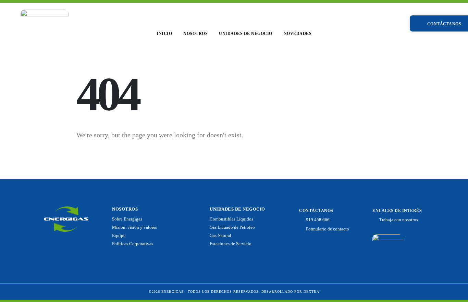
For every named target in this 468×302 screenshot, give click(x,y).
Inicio (164, 33)
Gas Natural (220, 235)
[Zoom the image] (45, 13)
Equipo (119, 235)
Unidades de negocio (245, 33)
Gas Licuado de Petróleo (232, 227)
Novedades (298, 33)
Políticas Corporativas (132, 243)
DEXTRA (311, 291)
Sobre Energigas (127, 219)
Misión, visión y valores (134, 227)
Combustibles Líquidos (231, 219)
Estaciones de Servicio (230, 243)
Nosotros (195, 33)
